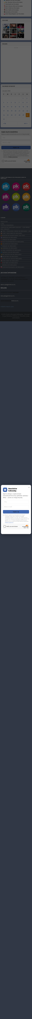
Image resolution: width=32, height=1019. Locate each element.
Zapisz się (16, 512)
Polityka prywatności (9, 522)
